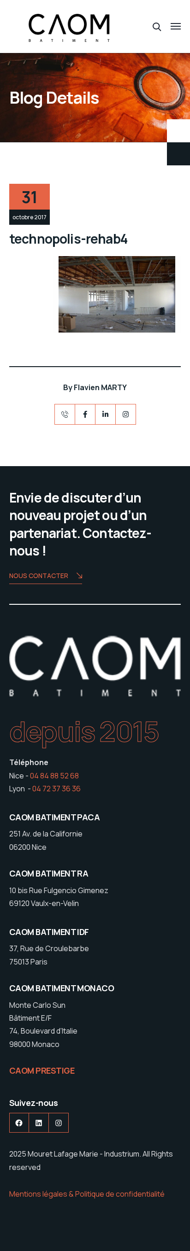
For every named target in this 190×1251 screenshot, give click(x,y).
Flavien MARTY (100, 387)
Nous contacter (38, 575)
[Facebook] (85, 414)
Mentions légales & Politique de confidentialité (87, 1194)
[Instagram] (126, 414)
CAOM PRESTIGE (41, 1070)
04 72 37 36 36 (56, 788)
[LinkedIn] (105, 414)
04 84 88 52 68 (54, 776)
